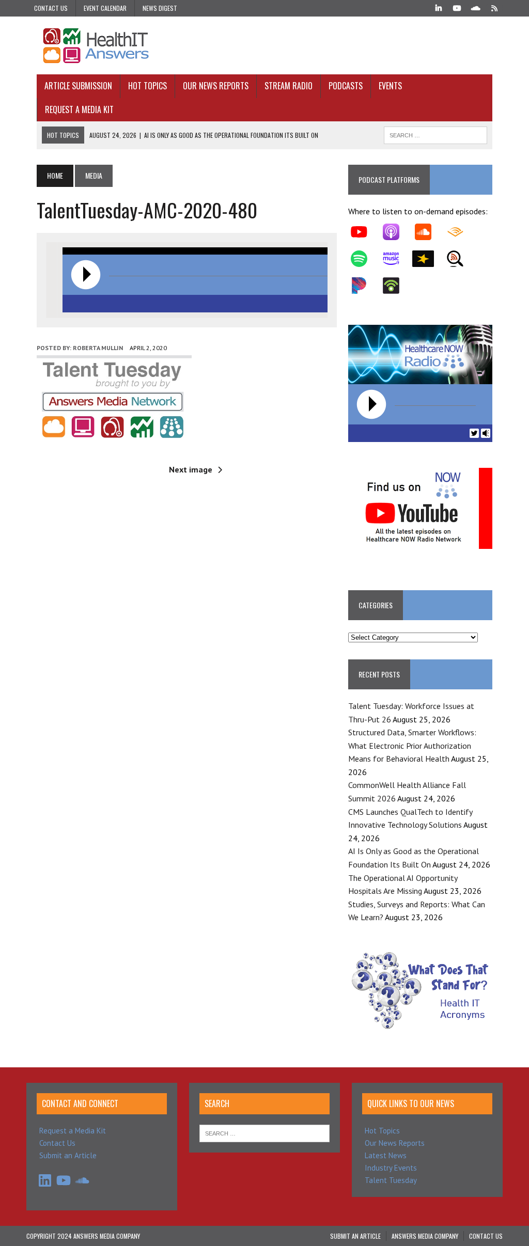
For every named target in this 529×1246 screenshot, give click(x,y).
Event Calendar (105, 8)
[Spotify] (364, 258)
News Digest (160, 8)
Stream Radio (288, 86)
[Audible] (460, 232)
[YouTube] (457, 7)
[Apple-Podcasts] (396, 232)
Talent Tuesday (391, 1180)
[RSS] (494, 7)
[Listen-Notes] (460, 258)
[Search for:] (264, 1133)
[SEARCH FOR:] (435, 134)
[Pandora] (364, 285)
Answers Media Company (425, 1236)
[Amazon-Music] (396, 258)
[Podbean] (396, 285)
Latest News (386, 1155)
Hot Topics (147, 86)
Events (390, 86)
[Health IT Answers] (264, 45)
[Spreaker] (428, 258)
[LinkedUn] (438, 7)
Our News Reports (215, 86)
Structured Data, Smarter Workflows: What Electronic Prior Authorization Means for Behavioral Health (412, 745)
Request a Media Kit (79, 109)
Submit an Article (68, 1155)
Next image (190, 469)
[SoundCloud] (476, 7)
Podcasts (346, 86)
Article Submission (78, 86)
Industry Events (391, 1168)
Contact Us (51, 8)
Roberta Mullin (98, 348)
